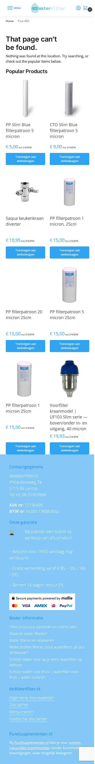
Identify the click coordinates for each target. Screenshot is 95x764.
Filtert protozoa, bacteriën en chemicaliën (43, 626)
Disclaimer (19, 704)
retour (51, 585)
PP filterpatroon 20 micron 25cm (24, 314)
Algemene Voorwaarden (31, 697)
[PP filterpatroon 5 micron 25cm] (69, 285)
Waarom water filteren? (28, 633)
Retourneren (21, 712)
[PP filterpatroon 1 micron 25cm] (25, 379)
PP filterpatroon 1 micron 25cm (23, 408)
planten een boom (48, 531)
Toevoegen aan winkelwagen (25, 159)
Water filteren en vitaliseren (31, 640)
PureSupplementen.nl (31, 742)
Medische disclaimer (28, 719)
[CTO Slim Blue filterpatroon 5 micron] (69, 98)
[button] (86, 8)
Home (10, 21)
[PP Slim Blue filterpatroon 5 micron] (25, 98)
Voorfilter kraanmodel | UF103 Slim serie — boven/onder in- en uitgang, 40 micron (68, 416)
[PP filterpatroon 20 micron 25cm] (25, 285)
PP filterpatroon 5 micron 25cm (67, 314)
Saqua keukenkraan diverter (25, 221)
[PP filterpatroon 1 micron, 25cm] (69, 192)
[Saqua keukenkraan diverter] (25, 192)
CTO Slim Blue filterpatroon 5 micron (64, 130)
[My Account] (78, 8)
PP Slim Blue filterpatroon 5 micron (20, 130)
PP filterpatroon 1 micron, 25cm (67, 221)
